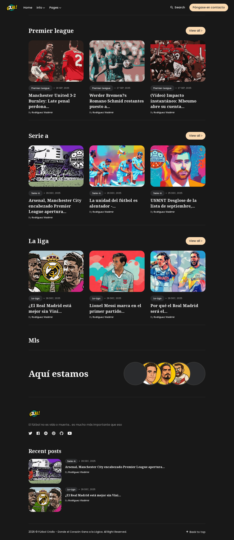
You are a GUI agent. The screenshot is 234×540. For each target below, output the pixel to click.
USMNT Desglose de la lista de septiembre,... (173, 203)
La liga (39, 241)
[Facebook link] (38, 433)
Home (27, 7)
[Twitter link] (31, 433)
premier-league (40, 88)
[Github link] (61, 433)
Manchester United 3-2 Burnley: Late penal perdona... (52, 100)
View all (194, 30)
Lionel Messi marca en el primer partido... (115, 308)
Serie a (38, 136)
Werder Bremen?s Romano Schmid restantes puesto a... (116, 100)
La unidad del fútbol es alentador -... (113, 203)
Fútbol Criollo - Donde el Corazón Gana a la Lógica (70, 532)
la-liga (35, 298)
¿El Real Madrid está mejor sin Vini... (50, 308)
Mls (34, 340)
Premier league (51, 31)
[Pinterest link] (53, 433)
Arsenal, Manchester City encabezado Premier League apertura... (55, 205)
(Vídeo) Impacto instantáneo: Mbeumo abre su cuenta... (173, 100)
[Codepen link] (45, 433)
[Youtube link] (69, 433)
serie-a (35, 193)
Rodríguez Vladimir (42, 112)
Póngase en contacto (209, 7)
